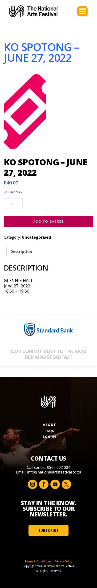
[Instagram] (32, 484)
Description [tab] (21, 251)
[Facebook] (43, 484)
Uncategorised (36, 237)
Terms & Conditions (38, 561)
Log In (49, 436)
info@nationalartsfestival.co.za (54, 472)
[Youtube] (55, 484)
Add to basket (48, 221)
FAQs (49, 430)
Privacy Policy (63, 561)
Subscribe (48, 530)
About (49, 424)
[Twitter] (66, 484)
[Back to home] (33, 11)
